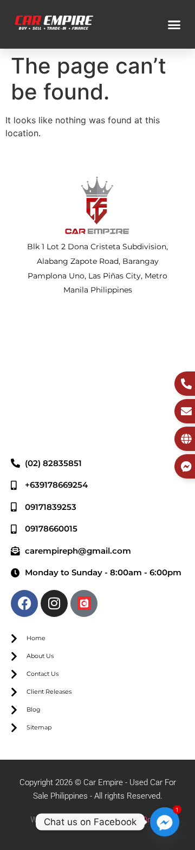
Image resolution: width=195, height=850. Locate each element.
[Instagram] (54, 603)
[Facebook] (24, 603)
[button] (174, 24)
